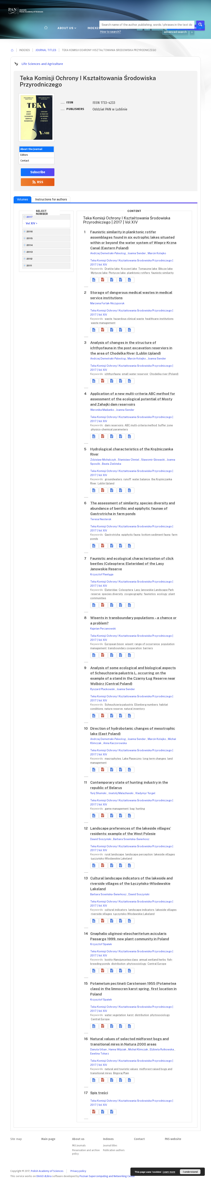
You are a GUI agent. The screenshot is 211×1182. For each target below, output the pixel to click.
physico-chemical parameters (109, 429)
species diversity (113, 594)
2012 (30, 258)
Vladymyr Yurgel (145, 793)
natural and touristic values (122, 1069)
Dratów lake (112, 268)
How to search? (110, 31)
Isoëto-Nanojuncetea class (122, 959)
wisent (129, 644)
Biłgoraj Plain (121, 1073)
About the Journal (31, 149)
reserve (96, 594)
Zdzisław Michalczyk (103, 459)
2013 (30, 251)
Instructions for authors (51, 199)
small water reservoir (135, 374)
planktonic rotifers (139, 272)
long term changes (155, 758)
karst (130, 1015)
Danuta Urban (98, 1049)
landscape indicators (141, 909)
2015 (30, 238)
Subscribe (37, 172)
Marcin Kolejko (157, 253)
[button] (103, 280)
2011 (29, 265)
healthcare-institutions (159, 318)
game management (117, 808)
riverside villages (102, 913)
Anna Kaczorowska (115, 743)
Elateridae (111, 589)
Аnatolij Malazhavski (121, 793)
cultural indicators (116, 909)
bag (132, 808)
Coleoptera (126, 589)
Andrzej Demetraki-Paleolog (108, 253)
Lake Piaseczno (132, 758)
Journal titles (45, 50)
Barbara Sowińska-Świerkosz (131, 839)
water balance (141, 479)
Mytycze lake (99, 272)
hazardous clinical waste (129, 318)
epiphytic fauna (131, 534)
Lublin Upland (106, 483)
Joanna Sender (137, 253)
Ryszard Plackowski (102, 689)
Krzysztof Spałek (101, 944)
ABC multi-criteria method (141, 425)
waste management (103, 322)
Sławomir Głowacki (153, 459)
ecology (162, 594)
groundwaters (114, 479)
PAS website (173, 1139)
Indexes (94, 28)
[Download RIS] (112, 280)
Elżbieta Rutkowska (162, 1049)
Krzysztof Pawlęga (101, 574)
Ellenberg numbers (146, 704)
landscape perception (139, 854)
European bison (114, 644)
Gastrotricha (113, 534)
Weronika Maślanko (102, 409)
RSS (39, 182)
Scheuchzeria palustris (119, 704)
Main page (48, 1139)
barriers (148, 648)
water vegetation (116, 1015)
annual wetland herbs (152, 959)
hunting (140, 808)
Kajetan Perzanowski (103, 628)
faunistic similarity (162, 272)
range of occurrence (148, 644)
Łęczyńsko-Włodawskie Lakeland (111, 858)
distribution (118, 963)
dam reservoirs (114, 425)
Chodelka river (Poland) (164, 374)
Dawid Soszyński (101, 839)
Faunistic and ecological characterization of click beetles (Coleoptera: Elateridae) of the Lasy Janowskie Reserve (132, 563)
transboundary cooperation (125, 648)
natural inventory (134, 708)
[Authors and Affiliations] (130, 280)
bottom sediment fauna (156, 534)
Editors (24, 154)
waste (109, 318)
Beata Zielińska (111, 463)
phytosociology (137, 963)
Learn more (169, 1171)
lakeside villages (164, 854)
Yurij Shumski (98, 793)
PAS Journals (79, 1145)
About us (65, 28)
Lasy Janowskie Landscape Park (154, 589)
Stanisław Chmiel (129, 459)
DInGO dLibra (44, 1176)
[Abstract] (94, 280)
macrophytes (113, 758)
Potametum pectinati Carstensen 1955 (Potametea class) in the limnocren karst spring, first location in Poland (133, 988)
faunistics (150, 594)
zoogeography (133, 594)
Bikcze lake (165, 268)
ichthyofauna (113, 374)
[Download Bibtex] (121, 280)
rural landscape (115, 854)
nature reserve (113, 708)
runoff (127, 479)
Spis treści (99, 1093)
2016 (30, 231)
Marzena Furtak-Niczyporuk (107, 303)
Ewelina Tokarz (99, 1053)
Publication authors (113, 1150)
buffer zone (165, 425)
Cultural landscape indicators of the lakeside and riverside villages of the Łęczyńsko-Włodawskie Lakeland (131, 883)
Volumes (22, 199)
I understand (190, 1172)
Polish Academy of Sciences (47, 1171)
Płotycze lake (117, 272)
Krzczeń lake (129, 268)
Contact (24, 160)
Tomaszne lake (148, 268)
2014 (30, 245)
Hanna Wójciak (118, 1049)
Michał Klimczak (138, 1049)
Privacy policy (78, 1171)
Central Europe (157, 963)
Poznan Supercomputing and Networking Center (107, 1176)
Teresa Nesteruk (100, 519)
